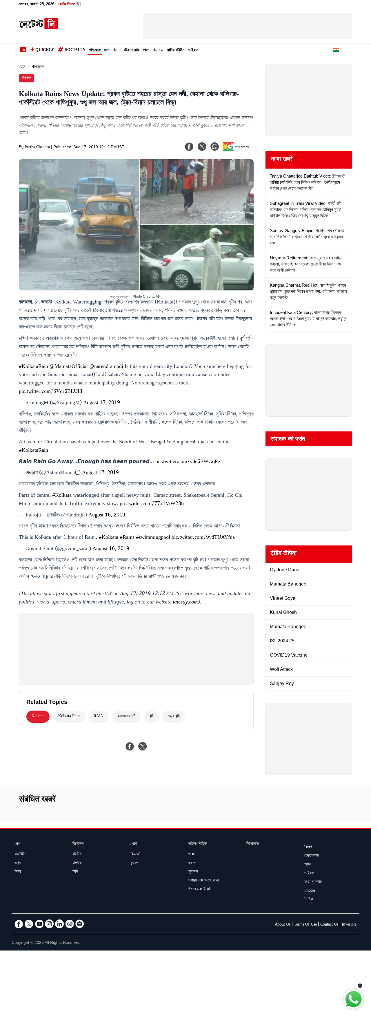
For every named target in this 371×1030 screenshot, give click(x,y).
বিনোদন (158, 50)
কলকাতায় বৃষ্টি (126, 716)
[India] (336, 51)
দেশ (106, 50)
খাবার (192, 855)
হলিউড (77, 863)
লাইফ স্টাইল (176, 50)
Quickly (44, 50)
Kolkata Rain (69, 716)
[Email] (79, 923)
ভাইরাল (193, 50)
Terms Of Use (305, 925)
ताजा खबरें (281, 160)
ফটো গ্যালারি (313, 882)
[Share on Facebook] (130, 746)
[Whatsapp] (214, 146)
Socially (75, 50)
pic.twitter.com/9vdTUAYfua (203, 538)
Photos (309, 891)
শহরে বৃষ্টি (174, 716)
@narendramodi (106, 367)
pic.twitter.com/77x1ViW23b (152, 504)
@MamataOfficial (69, 367)
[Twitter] (29, 923)
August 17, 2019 (101, 403)
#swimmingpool (153, 538)
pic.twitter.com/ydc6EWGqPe (187, 462)
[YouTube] (39, 923)
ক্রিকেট (135, 855)
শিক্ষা (17, 872)
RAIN (98, 716)
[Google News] (69, 923)
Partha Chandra (37, 147)
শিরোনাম (252, 844)
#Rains (127, 538)
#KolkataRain (33, 367)
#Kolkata (62, 496)
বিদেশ (117, 50)
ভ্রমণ (192, 863)
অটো (307, 865)
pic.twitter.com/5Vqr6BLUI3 (50, 392)
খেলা (146, 50)
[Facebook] (189, 146)
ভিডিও (308, 900)
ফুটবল (134, 863)
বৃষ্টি (151, 716)
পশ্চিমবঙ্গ (95, 50)
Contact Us (329, 925)
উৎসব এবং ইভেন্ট (199, 889)
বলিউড (77, 855)
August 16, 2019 (106, 516)
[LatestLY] (38, 28)
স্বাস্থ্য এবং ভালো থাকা (203, 881)
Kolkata (38, 716)
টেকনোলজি (131, 50)
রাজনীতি (19, 855)
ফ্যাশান (193, 872)
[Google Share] (237, 150)
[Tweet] (142, 746)
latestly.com (185, 603)
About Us (282, 925)
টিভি (75, 872)
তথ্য (17, 863)
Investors (349, 925)
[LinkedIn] (59, 923)
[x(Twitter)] (202, 146)
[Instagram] (49, 923)
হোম (22, 67)
